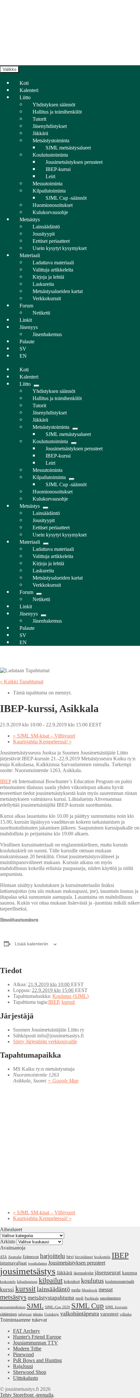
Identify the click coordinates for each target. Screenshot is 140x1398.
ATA (3, 1257)
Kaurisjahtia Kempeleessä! (42, 741)
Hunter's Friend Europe (37, 1337)
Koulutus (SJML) (70, 996)
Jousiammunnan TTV (35, 1342)
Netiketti (41, 313)
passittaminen (110, 1298)
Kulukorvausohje (50, 212)
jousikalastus (37, 1263)
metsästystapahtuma (51, 1298)
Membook (89, 1290)
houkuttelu (102, 1257)
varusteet (109, 1313)
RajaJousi (23, 1366)
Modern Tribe (27, 1348)
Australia (14, 1257)
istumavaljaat (13, 1263)
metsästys (13, 1297)
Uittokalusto (25, 1378)
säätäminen (8, 1314)
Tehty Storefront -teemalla (26, 1395)
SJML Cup (87, 1305)
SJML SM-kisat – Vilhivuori (44, 735)
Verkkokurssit (47, 298)
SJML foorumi (116, 1307)
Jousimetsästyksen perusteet (76, 1263)
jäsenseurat (108, 1272)
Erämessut (31, 1256)
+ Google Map (63, 1080)
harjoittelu (52, 1255)
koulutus (92, 1280)
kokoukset (72, 1281)
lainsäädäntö (53, 1289)
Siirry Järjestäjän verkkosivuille (45, 1041)
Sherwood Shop (29, 1372)
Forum (26, 305)
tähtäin (38, 1314)
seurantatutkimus (12, 1307)
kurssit (68, 1002)
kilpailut (51, 1280)
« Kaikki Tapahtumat (21, 681)
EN (23, 356)
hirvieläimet (84, 1257)
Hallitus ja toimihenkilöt (57, 112)
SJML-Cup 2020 (57, 1307)
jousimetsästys (27, 1271)
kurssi (7, 1289)
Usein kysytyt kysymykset (60, 248)
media (75, 1290)
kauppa (129, 1272)
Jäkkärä (64, 1272)
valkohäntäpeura (79, 1313)
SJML (35, 1306)
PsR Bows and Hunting (37, 1360)
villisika (126, 1314)
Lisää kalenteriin (31, 943)
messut (106, 1289)
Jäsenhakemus (47, 334)
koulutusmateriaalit (119, 1281)
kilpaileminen (27, 1281)
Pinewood (23, 1354)
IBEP (5, 781)
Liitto (25, 97)
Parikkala (92, 1298)
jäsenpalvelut (83, 1273)
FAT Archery (26, 1331)
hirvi (70, 1256)
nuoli (79, 1298)
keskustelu (8, 1281)
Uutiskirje (51, 1314)
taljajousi (25, 1314)
